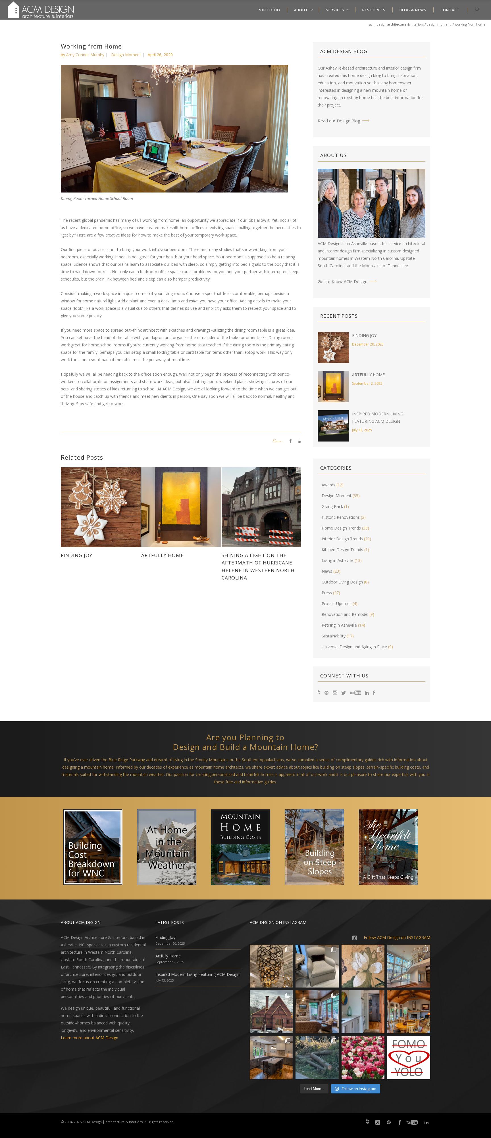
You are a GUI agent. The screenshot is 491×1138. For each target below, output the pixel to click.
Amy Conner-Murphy (85, 54)
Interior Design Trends (342, 538)
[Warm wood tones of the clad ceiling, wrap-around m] (408, 1011)
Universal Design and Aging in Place (354, 646)
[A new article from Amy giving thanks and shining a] (317, 1057)
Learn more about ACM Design (89, 1037)
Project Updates (336, 603)
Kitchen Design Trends (342, 549)
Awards (328, 485)
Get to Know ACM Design (342, 281)
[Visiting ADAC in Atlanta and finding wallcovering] (363, 966)
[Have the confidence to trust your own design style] (408, 1057)
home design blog (364, 75)
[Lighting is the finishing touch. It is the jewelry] (271, 966)
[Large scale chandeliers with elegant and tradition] (408, 966)
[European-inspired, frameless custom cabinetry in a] (271, 1057)
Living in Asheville (337, 560)
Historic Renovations (341, 517)
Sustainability (334, 636)
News (327, 571)
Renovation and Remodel (345, 614)
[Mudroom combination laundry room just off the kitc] (363, 1011)
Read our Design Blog (339, 121)
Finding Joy (364, 335)
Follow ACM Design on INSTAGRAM (397, 937)
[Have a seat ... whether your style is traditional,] (317, 966)
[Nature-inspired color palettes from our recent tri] (363, 1057)
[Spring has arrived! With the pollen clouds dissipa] (317, 1011)
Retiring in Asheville (339, 625)
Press (327, 592)
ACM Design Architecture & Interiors (396, 24)
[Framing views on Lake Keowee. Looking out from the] (271, 1011)
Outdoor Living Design (342, 582)
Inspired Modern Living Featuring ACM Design (197, 974)
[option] (98, 848)
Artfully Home (368, 374)
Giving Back (332, 506)
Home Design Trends (341, 528)
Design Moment (438, 24)
